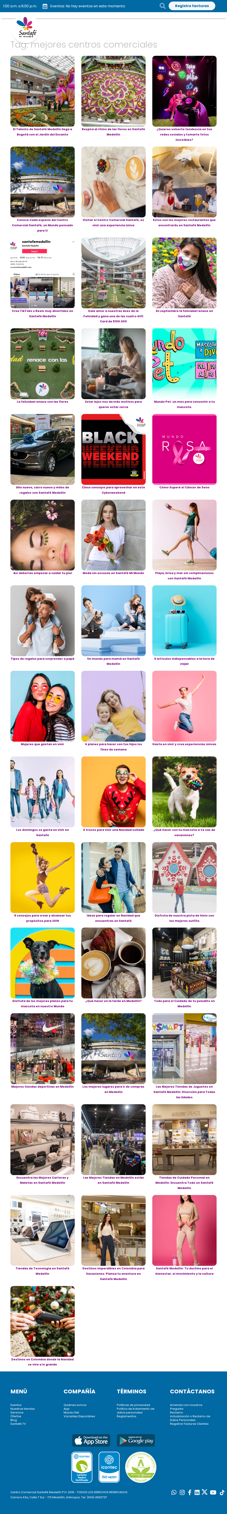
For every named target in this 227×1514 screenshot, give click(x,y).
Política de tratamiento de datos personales (136, 1410)
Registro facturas (192, 5)
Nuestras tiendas (22, 1409)
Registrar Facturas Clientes (189, 1424)
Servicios (16, 1412)
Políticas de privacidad (133, 1405)
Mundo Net (71, 1412)
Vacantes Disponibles (79, 1416)
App (67, 1409)
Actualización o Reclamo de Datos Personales (190, 1418)
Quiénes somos (75, 1405)
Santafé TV (18, 1424)
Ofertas (15, 1416)
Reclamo (176, 1412)
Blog (13, 1420)
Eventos (16, 1405)
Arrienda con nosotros (186, 1405)
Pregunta (176, 1409)
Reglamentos (126, 1416)
